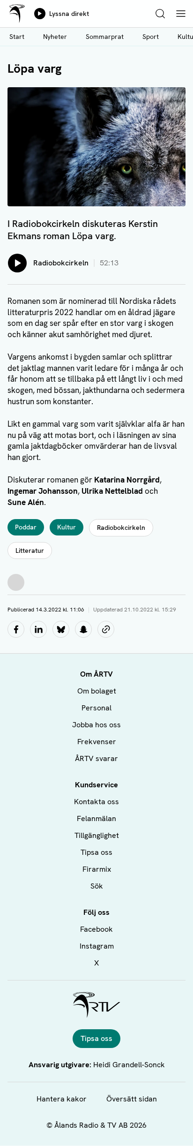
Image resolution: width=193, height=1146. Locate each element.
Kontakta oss (96, 802)
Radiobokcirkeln (121, 527)
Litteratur (29, 550)
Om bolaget (96, 691)
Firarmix (96, 869)
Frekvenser (96, 741)
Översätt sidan (131, 1099)
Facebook (96, 929)
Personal (96, 708)
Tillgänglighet (96, 835)
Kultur (66, 527)
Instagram (97, 946)
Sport (150, 36)
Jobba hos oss (96, 725)
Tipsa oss (96, 852)
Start (16, 36)
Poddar (26, 527)
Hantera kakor (62, 1099)
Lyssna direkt (69, 13)
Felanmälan (96, 818)
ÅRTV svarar (96, 758)
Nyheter (55, 36)
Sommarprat (105, 36)
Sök (96, 886)
